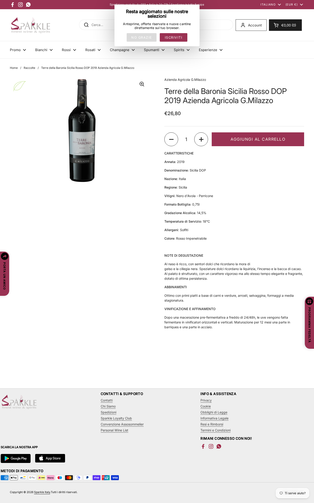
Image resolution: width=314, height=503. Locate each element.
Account (255, 25)
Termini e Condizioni (215, 430)
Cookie (205, 406)
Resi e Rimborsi (211, 424)
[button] (285, 25)
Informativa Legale (214, 418)
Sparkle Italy (42, 492)
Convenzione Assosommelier (122, 424)
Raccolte (29, 68)
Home (14, 68)
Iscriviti (174, 37)
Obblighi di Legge (213, 412)
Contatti (107, 400)
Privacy (206, 400)
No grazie (141, 37)
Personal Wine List (114, 430)
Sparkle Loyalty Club (116, 418)
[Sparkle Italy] (30, 25)
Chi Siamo (108, 406)
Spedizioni (108, 412)
